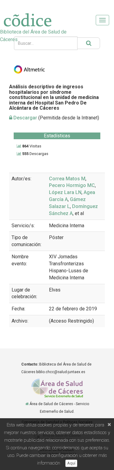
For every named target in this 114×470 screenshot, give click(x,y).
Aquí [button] (71, 463)
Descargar (24, 118)
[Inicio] (27, 404)
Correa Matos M (67, 179)
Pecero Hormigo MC (72, 185)
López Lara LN (65, 192)
